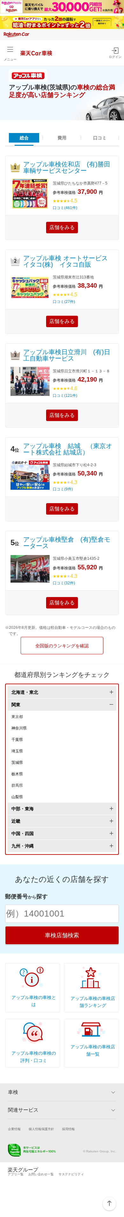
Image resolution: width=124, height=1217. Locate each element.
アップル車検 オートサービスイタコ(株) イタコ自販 (65, 261)
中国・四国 (22, 833)
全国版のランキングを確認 (62, 645)
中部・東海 (22, 808)
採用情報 (68, 1129)
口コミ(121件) (65, 395)
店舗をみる (62, 227)
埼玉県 (17, 751)
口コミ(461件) (65, 208)
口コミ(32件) (64, 583)
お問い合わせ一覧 (41, 1174)
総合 (24, 137)
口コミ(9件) (63, 489)
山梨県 (17, 797)
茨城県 (17, 762)
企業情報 (14, 1129)
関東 (15, 704)
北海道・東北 (24, 692)
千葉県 (17, 739)
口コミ (100, 137)
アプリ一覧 (16, 1174)
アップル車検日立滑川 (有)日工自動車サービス (66, 355)
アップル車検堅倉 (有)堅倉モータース (66, 542)
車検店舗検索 (62, 935)
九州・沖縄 (22, 845)
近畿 (15, 821)
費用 (62, 137)
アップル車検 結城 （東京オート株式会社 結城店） (67, 449)
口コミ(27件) (64, 301)
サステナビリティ (71, 1174)
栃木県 (17, 774)
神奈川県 (19, 728)
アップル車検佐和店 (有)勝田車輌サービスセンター (66, 167)
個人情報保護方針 (41, 1129)
